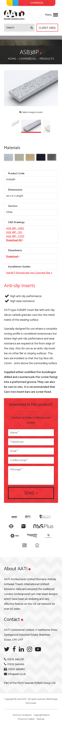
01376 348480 (16, 669)
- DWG (15, 228)
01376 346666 (15, 664)
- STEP (15, 236)
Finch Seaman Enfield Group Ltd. (36, 683)
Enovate (32, 703)
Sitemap (40, 719)
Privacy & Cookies (26, 719)
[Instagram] (29, 649)
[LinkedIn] (21, 649)
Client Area (47, 27)
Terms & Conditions (22, 715)
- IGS (14, 232)
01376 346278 (15, 659)
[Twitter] (6, 649)
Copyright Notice (41, 715)
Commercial (27, 58)
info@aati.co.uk (17, 674)
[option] (31, 88)
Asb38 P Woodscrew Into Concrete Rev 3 (29, 273)
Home (12, 58)
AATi (14, 15)
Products (47, 58)
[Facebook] (14, 649)
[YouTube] (38, 649)
